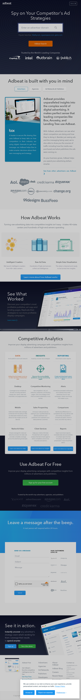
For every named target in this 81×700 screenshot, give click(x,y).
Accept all (28, 692)
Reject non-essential (45, 692)
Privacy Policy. (60, 686)
